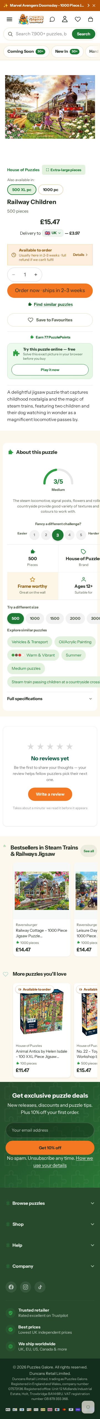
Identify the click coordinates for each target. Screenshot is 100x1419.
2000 (75, 618)
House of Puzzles (23, 169)
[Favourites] (78, 19)
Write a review (50, 794)
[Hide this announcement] (93, 5)
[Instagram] (25, 1287)
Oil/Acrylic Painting (75, 641)
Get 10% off (50, 1147)
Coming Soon (25, 51)
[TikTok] (40, 1287)
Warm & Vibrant (40, 655)
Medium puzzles (26, 668)
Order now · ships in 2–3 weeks (50, 290)
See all (90, 852)
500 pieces (17, 211)
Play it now (50, 369)
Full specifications (24, 698)
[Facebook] (11, 1287)
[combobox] (42, 34)
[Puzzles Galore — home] (31, 19)
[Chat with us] (52, 19)
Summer (73, 655)
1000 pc (50, 189)
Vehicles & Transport (30, 641)
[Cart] (90, 19)
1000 (35, 618)
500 (15, 618)
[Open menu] (9, 19)
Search (83, 33)
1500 (54, 618)
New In (66, 51)
